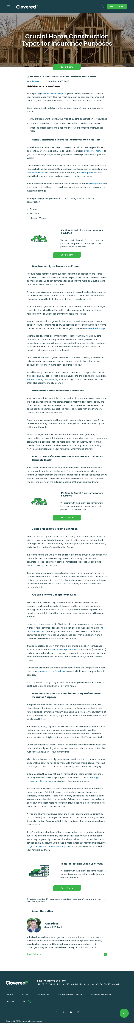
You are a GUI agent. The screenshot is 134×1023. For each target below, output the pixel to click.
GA (50, 984)
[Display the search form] (102, 7)
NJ (89, 984)
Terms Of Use (43, 994)
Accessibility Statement (101, 994)
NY (93, 984)
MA (72, 984)
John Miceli (35, 81)
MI (76, 984)
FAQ (24, 1001)
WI (117, 984)
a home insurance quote (53, 93)
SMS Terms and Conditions (70, 994)
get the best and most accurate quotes (50, 846)
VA (113, 984)
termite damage (96, 328)
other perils (87, 172)
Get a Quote (116, 6)
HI (54, 984)
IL (57, 984)
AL (39, 984)
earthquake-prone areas (65, 649)
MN (80, 984)
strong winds (95, 183)
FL (47, 984)
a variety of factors (94, 150)
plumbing (53, 379)
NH (84, 984)
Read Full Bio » (34, 954)
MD (67, 984)
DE (42, 984)
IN (60, 984)
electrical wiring (35, 379)
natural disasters (35, 172)
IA (64, 984)
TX (109, 984)
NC (97, 984)
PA (101, 984)
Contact (9, 994)
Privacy (25, 994)
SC (105, 984)
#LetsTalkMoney (34, 86)
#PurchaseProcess (51, 86)
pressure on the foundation (52, 671)
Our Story (10, 1001)
